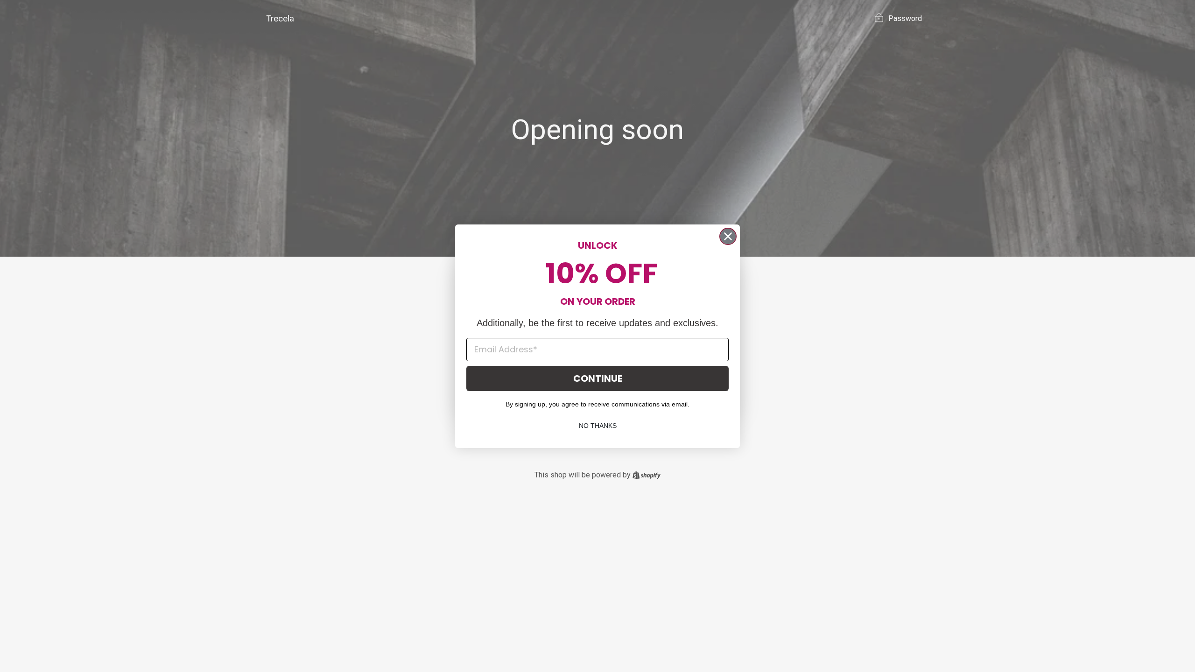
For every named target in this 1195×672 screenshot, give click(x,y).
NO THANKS (598, 425)
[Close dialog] (728, 236)
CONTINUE (597, 378)
